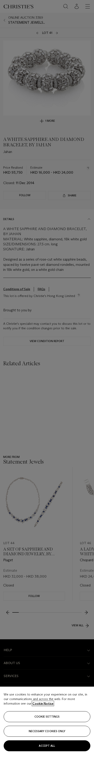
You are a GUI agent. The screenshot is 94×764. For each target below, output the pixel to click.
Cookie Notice (42, 703)
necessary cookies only (47, 731)
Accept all (47, 745)
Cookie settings (47, 716)
